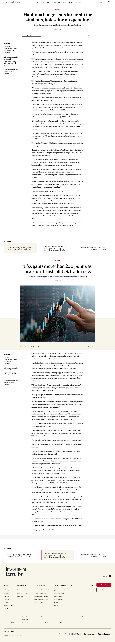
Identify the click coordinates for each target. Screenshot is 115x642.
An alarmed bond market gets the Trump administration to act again (93, 248)
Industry (6, 590)
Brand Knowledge (58, 593)
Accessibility (44, 623)
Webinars (56, 602)
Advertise (62, 617)
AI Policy (62, 623)
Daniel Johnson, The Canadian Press (31, 347)
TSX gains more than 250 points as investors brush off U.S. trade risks (18, 248)
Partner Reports (58, 599)
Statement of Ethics (10, 623)
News (38, 2)
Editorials (20, 590)
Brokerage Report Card (41, 590)
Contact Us (81, 617)
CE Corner (78, 2)
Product (6, 602)
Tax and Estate (8, 605)
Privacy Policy (45, 617)
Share (90, 36)
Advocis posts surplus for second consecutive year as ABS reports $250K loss (11, 61)
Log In (104, 590)
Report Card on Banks (41, 596)
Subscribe (102, 2)
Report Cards (56, 2)
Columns (20, 596)
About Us (6, 617)
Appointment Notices (60, 590)
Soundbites (88, 585)
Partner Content (68, 2)
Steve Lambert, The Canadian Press (31, 36)
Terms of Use (26, 623)
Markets (57, 9)
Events (55, 605)
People (6, 608)
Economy (6, 599)
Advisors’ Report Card (41, 599)
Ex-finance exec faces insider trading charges (11, 72)
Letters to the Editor (23, 593)
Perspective (46, 2)
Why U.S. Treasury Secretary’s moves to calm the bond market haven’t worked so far (55, 248)
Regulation (7, 593)
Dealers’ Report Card (40, 593)
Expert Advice (57, 596)
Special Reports (39, 602)
